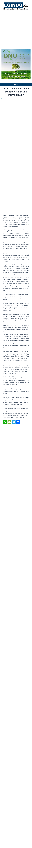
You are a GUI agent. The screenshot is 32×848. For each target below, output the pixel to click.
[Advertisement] (16, 29)
